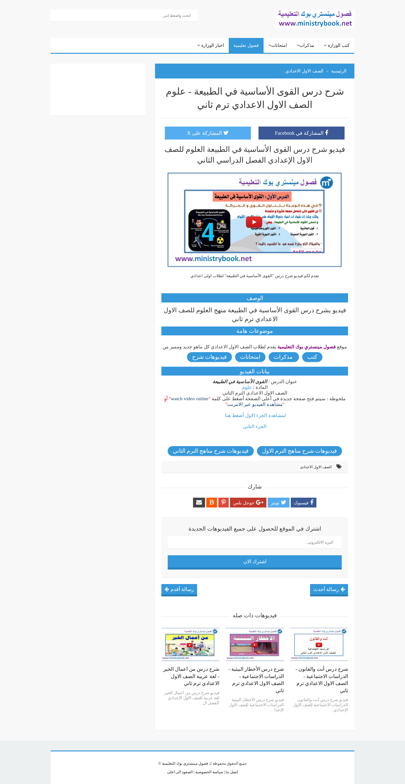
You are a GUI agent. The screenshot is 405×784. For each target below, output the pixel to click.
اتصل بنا (231, 772)
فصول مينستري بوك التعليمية (185, 763)
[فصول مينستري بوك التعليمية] (315, 18)
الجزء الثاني (254, 426)
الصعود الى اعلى (180, 772)
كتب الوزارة (338, 45)
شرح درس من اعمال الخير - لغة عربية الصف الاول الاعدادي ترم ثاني (191, 676)
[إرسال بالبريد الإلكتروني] (199, 502)
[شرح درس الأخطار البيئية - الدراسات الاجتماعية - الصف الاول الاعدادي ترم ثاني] (255, 644)
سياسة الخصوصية (208, 772)
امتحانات (279, 45)
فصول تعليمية (246, 45)
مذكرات (306, 45)
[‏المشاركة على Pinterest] (223, 502)
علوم (247, 387)
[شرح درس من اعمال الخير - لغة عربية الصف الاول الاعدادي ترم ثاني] (190, 644)
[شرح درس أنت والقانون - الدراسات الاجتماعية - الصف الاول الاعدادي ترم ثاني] (319, 644)
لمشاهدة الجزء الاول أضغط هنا (255, 415)
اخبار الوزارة (212, 45)
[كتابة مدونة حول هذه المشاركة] (211, 502)
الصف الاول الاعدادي (316, 467)
